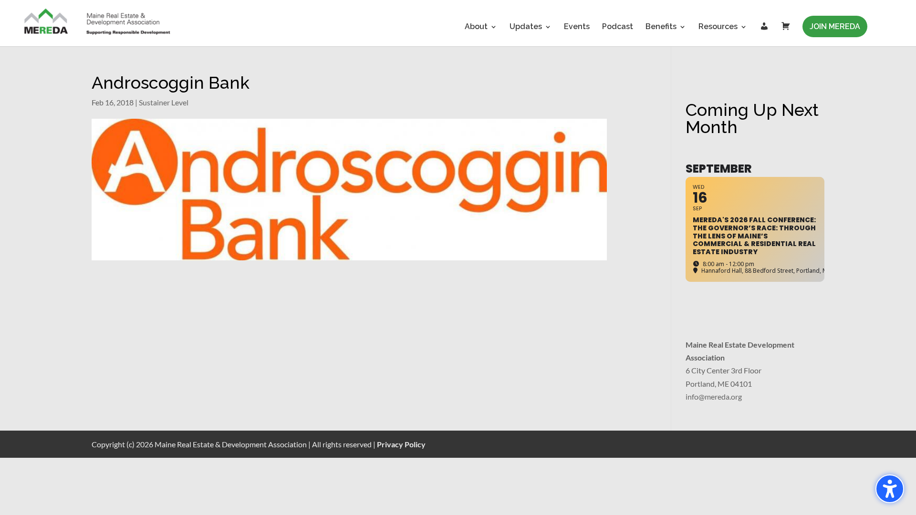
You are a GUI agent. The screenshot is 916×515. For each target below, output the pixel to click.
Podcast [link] (617, 27)
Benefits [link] (661, 27)
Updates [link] (526, 27)
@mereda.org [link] (720, 396)
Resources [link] (718, 27)
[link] (97, 22)
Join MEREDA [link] (835, 26)
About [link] (476, 27)
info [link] (692, 396)
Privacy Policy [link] (401, 444)
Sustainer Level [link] (163, 102)
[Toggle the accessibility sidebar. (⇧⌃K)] (889, 488)
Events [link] (577, 27)
